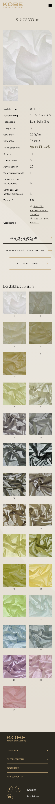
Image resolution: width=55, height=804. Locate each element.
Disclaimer (33, 796)
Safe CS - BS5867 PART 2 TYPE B (39, 210)
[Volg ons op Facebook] (10, 789)
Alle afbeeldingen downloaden (23, 239)
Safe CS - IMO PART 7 (39, 221)
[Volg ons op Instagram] (18, 789)
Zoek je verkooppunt (26, 263)
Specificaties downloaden (24, 250)
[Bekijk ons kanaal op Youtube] (10, 797)
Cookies (31, 789)
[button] (14, 303)
